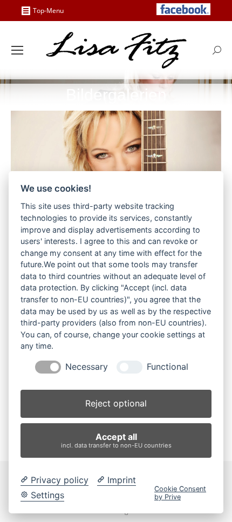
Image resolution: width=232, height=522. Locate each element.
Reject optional (116, 403)
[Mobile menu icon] (17, 50)
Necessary (86, 367)
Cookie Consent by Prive (180, 493)
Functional (167, 367)
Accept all (116, 440)
